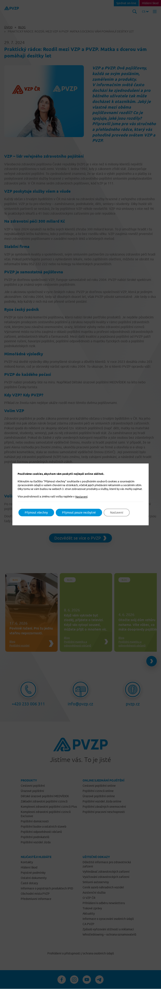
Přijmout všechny (36, 512)
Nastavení (81, 496)
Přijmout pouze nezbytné (79, 512)
